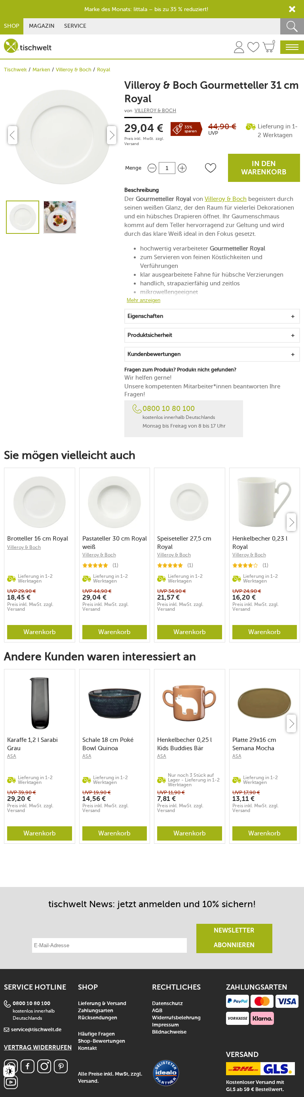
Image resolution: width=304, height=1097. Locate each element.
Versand (131, 143)
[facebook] (27, 1071)
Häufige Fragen (96, 1034)
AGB (157, 1010)
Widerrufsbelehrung (176, 1018)
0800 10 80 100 (168, 408)
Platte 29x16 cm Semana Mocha (254, 744)
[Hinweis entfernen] (292, 9)
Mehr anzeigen (143, 300)
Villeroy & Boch (73, 70)
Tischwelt (15, 70)
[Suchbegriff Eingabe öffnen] (292, 26)
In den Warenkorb (264, 168)
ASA (11, 756)
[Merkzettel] (253, 48)
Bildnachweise (169, 1032)
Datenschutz (167, 1003)
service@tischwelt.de (36, 1029)
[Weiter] (291, 522)
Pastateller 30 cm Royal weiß (114, 542)
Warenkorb (39, 632)
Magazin (42, 26)
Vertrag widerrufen (38, 1048)
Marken (41, 70)
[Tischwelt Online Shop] (27, 45)
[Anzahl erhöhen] (182, 168)
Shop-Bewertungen (101, 1041)
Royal (103, 70)
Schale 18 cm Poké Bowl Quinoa (107, 744)
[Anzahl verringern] (152, 168)
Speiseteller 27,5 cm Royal (184, 542)
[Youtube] (11, 1086)
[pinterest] (61, 1071)
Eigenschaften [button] (145, 316)
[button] (210, 168)
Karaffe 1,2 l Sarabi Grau (32, 744)
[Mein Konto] (239, 48)
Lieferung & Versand (102, 1003)
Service (75, 26)
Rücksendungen (97, 1018)
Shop (11, 26)
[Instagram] (44, 1071)
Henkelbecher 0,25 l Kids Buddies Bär (184, 744)
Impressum (165, 1025)
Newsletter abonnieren (234, 938)
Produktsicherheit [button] (149, 335)
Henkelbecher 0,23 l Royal (259, 542)
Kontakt (87, 1048)
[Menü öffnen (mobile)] (292, 47)
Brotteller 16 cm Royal (37, 538)
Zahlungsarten (95, 1010)
